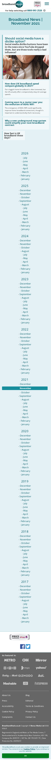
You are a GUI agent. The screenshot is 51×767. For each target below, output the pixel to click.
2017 (24, 582)
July (25, 157)
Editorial (29, 700)
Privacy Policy (32, 711)
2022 (24, 329)
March (25, 171)
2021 (24, 379)
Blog (28, 695)
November (25, 193)
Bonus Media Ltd (37, 726)
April (25, 168)
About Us (6, 695)
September (25, 200)
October (25, 197)
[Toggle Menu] (47, 3)
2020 (24, 431)
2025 (24, 186)
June (25, 161)
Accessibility (7, 706)
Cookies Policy (29, 749)
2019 (24, 481)
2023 (24, 279)
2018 (24, 531)
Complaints (7, 717)
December (25, 190)
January (25, 179)
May (25, 164)
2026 (24, 153)
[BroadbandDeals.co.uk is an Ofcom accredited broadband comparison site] (19, 637)
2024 (24, 236)
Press (4, 700)
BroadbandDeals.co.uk (11, 726)
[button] (44, 10)
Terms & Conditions (35, 706)
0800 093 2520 (34, 10)
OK (25, 756)
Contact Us (30, 717)
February (25, 175)
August (25, 204)
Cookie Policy (8, 711)
